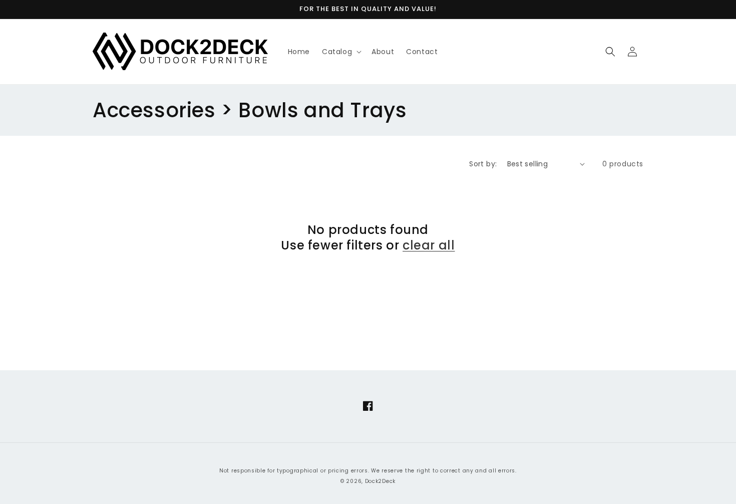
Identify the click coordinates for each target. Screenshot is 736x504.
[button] (340, 51)
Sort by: (483, 164)
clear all (429, 245)
